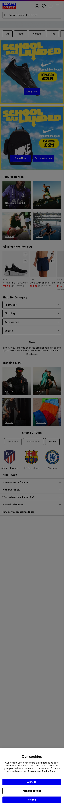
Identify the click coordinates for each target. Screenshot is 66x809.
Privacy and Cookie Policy (42, 771)
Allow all (32, 781)
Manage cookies (32, 790)
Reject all (32, 799)
